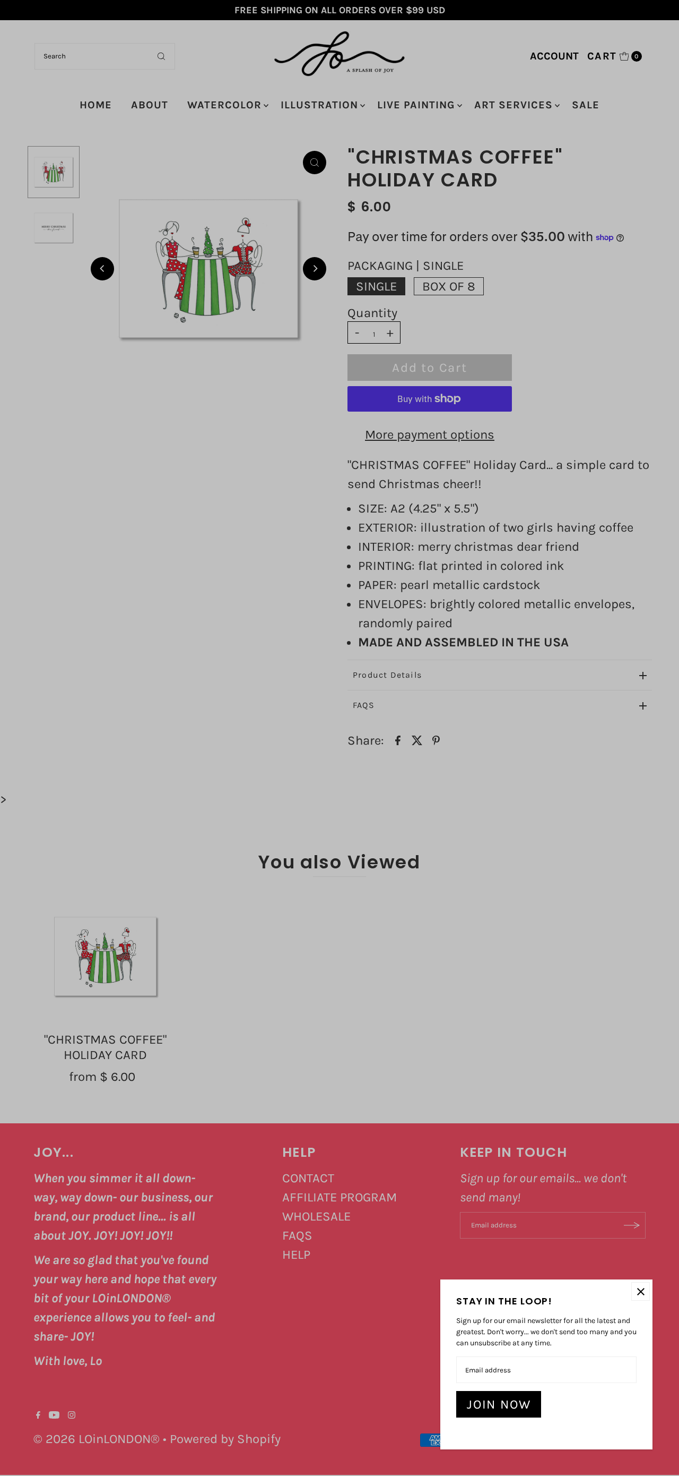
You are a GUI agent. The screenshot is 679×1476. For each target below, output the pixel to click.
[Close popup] (640, 1291)
